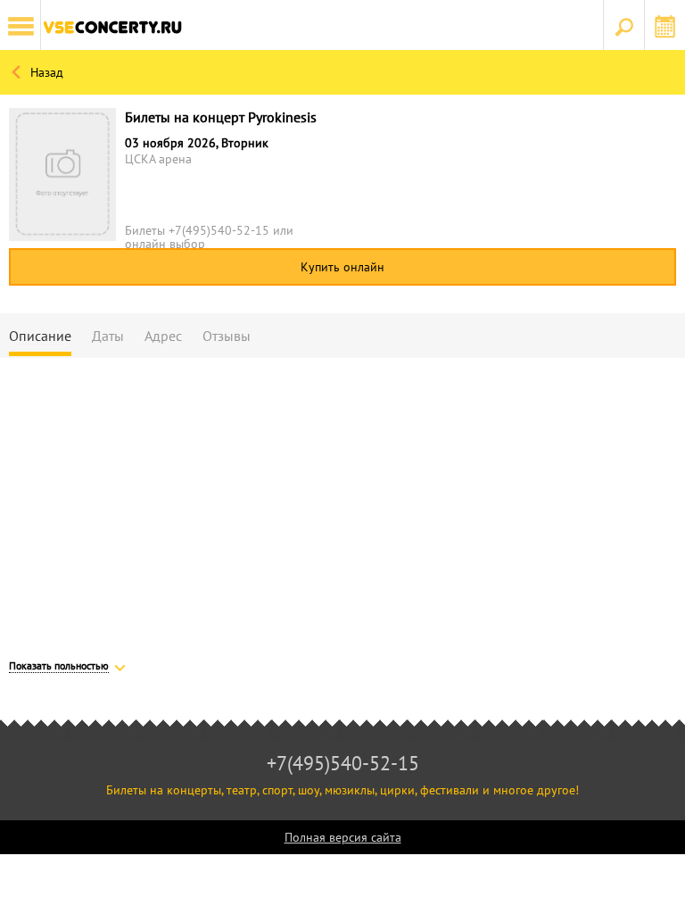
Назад (45, 72)
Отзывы (226, 336)
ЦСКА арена (158, 159)
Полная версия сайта (343, 837)
